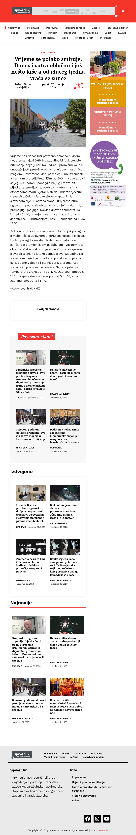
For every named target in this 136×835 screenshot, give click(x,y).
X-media (103, 830)
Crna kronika (90, 32)
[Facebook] (116, 6)
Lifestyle (29, 37)
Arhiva (76, 800)
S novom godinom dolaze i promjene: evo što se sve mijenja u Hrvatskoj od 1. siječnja (31, 434)
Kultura (122, 32)
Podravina (52, 27)
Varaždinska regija (75, 27)
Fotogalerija (48, 37)
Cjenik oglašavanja (84, 795)
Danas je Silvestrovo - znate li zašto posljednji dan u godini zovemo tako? (65, 374)
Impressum (79, 777)
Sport (108, 32)
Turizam (52, 32)
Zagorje (96, 27)
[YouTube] (116, 15)
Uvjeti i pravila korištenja (88, 782)
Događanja (70, 32)
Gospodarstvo (33, 32)
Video (65, 37)
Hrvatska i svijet (84, 37)
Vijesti (65, 753)
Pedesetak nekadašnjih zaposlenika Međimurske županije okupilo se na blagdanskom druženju (64, 436)
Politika (14, 32)
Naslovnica (14, 27)
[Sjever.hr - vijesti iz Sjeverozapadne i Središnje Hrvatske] (21, 11)
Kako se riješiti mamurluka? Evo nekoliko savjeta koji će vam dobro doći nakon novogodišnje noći (66, 706)
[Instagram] (116, 11)
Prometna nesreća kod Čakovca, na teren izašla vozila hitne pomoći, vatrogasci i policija (30, 565)
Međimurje (33, 27)
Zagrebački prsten (117, 27)
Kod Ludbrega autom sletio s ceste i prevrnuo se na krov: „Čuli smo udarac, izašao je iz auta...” (63, 511)
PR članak (105, 37)
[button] (123, 11)
